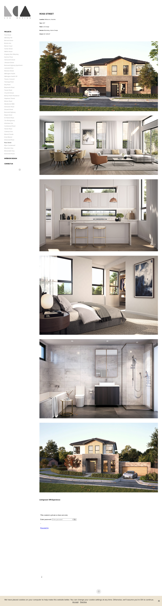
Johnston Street (9, 62)
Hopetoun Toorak (9, 98)
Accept (75, 602)
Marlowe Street (9, 71)
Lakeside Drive (8, 68)
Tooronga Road (9, 82)
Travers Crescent (9, 79)
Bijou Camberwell (9, 145)
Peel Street (7, 35)
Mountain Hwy (8, 148)
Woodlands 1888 (9, 104)
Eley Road (7, 85)
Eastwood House (9, 154)
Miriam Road (8, 101)
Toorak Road (8, 90)
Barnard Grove (8, 40)
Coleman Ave (8, 131)
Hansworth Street (9, 60)
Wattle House (8, 51)
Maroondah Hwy (9, 151)
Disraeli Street (8, 109)
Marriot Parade (8, 134)
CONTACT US (8, 164)
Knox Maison (8, 137)
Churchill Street (9, 93)
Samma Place (8, 57)
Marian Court (8, 46)
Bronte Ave (7, 43)
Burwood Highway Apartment (13, 65)
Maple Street (8, 115)
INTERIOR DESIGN (10, 158)
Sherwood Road (9, 140)
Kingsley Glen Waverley (11, 54)
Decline (83, 602)
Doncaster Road (9, 107)
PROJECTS (7, 32)
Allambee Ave (8, 123)
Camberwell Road (9, 126)
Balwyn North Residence (11, 96)
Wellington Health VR (10, 76)
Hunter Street (8, 49)
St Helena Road (9, 118)
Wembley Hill (8, 38)
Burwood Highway (10, 112)
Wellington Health (9, 74)
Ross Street (7, 143)
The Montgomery (9, 120)
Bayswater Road (9, 87)
